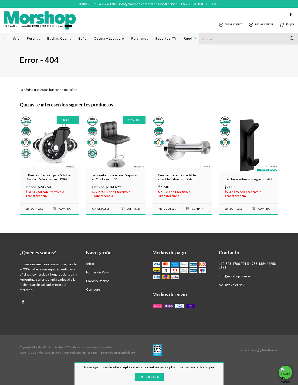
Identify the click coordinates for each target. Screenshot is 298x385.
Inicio (15, 38)
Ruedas (190, 38)
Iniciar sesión (263, 24)
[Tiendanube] (259, 351)
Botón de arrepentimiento (118, 352)
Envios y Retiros (97, 281)
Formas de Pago (97, 272)
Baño (82, 38)
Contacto (93, 289)
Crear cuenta (233, 24)
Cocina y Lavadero (109, 38)
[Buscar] (292, 38)
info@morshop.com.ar (234, 276)
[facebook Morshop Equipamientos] (291, 14)
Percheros (139, 38)
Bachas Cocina (59, 38)
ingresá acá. (89, 352)
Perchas (33, 38)
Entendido (149, 376)
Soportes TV (166, 38)
